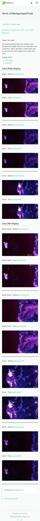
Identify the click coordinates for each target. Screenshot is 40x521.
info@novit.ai (19, 490)
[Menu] (37, 2)
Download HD (19, 74)
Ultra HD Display (10, 223)
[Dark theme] (32, 2)
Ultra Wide (9, 60)
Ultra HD (8, 63)
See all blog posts (11, 498)
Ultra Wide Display (11, 68)
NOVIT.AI (9, 3)
